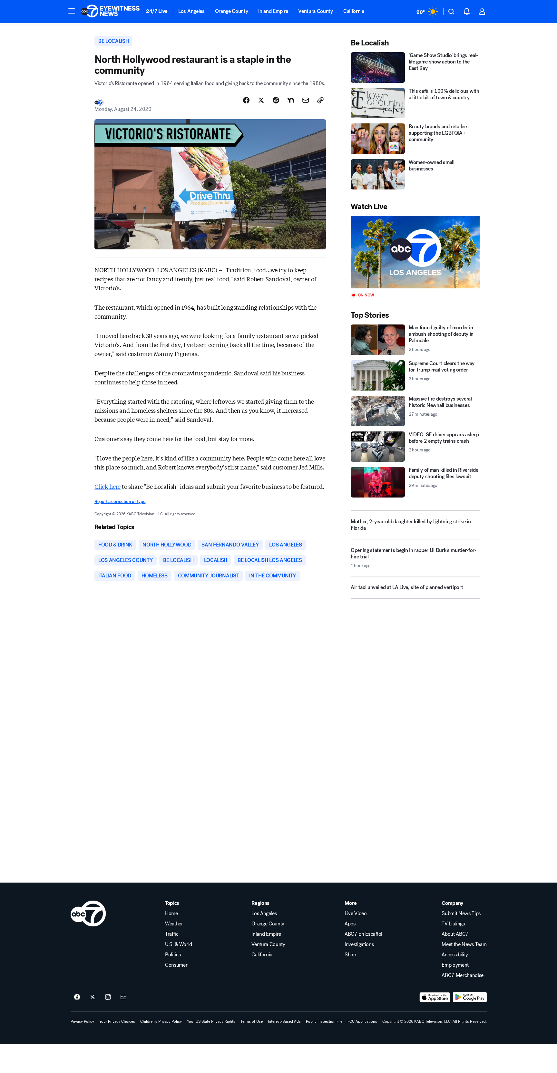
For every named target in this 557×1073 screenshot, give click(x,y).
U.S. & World (178, 944)
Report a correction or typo (119, 501)
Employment (455, 965)
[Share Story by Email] (305, 100)
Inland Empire (273, 11)
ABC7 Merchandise (463, 975)
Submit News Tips (461, 913)
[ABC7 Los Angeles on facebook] (77, 997)
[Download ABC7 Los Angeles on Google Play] (470, 997)
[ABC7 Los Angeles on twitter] (92, 997)
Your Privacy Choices (117, 1021)
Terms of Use (251, 1021)
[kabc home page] (88, 913)
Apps (350, 923)
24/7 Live (157, 11)
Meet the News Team (464, 944)
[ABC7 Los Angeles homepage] (110, 12)
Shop (350, 954)
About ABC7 (455, 934)
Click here (107, 486)
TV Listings (453, 923)
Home (171, 913)
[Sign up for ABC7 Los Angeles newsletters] (123, 997)
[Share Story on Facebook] (246, 100)
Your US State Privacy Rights (211, 1021)
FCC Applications (362, 1021)
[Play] (415, 252)
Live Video (356, 913)
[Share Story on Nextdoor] (290, 100)
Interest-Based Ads (284, 1021)
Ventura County (315, 11)
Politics (173, 954)
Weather (174, 923)
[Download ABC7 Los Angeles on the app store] (434, 997)
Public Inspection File (324, 1021)
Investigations (359, 944)
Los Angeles (191, 11)
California (353, 11)
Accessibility (455, 954)
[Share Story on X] (261, 100)
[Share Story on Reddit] (275, 100)
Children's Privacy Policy (161, 1021)
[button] (71, 11)
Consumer (176, 965)
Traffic (172, 934)
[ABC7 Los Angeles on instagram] (108, 997)
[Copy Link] (320, 100)
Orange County (231, 11)
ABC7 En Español (363, 934)
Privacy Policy (82, 1021)
